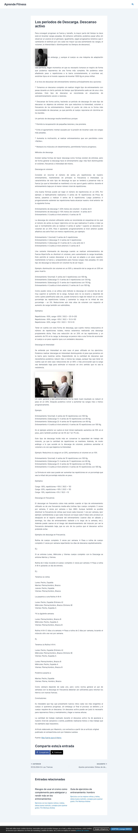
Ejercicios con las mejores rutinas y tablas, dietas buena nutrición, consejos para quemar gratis (51, 805)
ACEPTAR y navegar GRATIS (121, 829)
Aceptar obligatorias (101, 829)
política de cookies (82, 830)
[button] (133, 4)
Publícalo (58, 752)
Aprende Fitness (15, 4)
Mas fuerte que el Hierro (51, 738)
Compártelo (44, 752)
